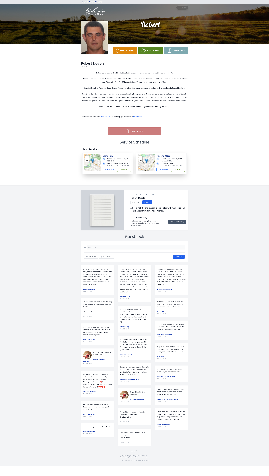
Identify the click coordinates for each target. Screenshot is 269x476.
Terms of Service (140, 457)
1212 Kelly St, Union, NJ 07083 (171, 166)
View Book (135, 202)
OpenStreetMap (136, 460)
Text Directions (109, 170)
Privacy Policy (129, 457)
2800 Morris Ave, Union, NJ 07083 (118, 166)
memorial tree (106, 116)
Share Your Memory (177, 222)
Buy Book (147, 202)
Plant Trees (124, 170)
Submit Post (179, 257)
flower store (137, 116)
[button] (92, 161)
